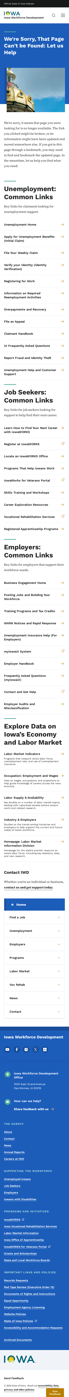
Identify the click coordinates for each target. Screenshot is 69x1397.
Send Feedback (14, 1378)
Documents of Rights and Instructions (29, 1293)
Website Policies (15, 1314)
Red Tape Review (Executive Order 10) (29, 1287)
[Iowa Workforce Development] (12, 13)
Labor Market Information (21, 1233)
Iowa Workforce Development (24, 17)
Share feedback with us (31, 1109)
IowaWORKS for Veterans (25, 1246)
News (7, 1145)
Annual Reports (14, 1152)
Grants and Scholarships (20, 1253)
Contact (9, 1138)
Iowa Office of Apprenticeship (24, 1239)
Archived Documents (18, 1339)
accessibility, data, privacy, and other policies (31, 1387)
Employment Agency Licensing (24, 1307)
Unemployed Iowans (17, 1179)
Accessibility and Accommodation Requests (33, 1327)
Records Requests (16, 1280)
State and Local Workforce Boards (27, 1260)
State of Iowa (18, 1321)
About (8, 1132)
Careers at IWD (14, 1158)
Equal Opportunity (16, 1300)
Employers (11, 1192)
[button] (55, 1392)
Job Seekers (12, 1185)
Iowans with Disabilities (20, 1199)
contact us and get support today (28, 887)
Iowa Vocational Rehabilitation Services (30, 1226)
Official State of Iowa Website (19, 4)
